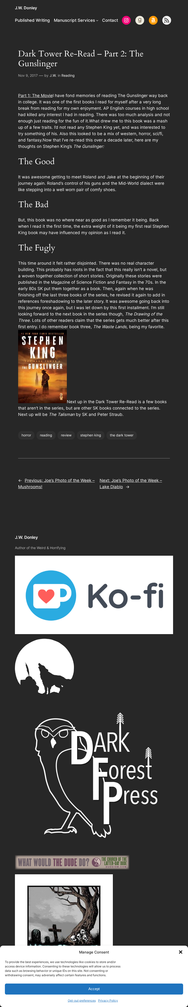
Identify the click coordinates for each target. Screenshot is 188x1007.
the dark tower (121, 435)
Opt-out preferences (82, 1000)
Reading (68, 75)
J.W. (53, 75)
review (66, 435)
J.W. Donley (26, 7)
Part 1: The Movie (35, 95)
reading (46, 435)
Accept (94, 989)
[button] (180, 952)
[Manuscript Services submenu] (97, 20)
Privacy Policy (108, 1000)
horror (26, 435)
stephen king (90, 435)
